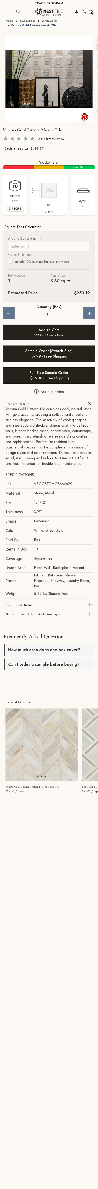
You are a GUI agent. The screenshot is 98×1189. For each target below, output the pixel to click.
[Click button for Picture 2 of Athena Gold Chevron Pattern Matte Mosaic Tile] (45, 776)
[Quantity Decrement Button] (9, 313)
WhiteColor (49, 21)
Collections (28, 21)
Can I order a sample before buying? (44, 664)
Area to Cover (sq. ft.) (24, 238)
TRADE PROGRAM (49, 3)
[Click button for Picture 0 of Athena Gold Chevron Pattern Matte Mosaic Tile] (37, 776)
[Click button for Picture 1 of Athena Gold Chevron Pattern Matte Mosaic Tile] (41, 776)
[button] (49, 78)
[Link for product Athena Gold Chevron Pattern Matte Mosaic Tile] (41, 744)
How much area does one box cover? (44, 650)
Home (9, 21)
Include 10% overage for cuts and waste (42, 261)
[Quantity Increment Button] (89, 313)
